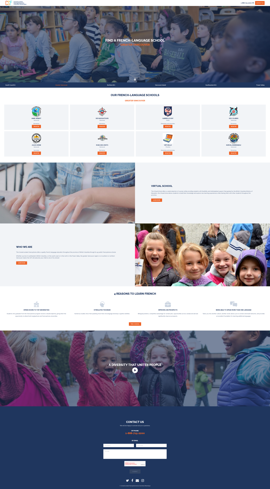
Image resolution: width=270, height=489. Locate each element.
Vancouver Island (160, 85)
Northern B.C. (111, 85)
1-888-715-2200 (246, 3)
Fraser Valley (260, 85)
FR (253, 3)
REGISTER (36, 126)
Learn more (156, 200)
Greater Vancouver (61, 85)
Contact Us (260, 3)
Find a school (135, 324)
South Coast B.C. (10, 85)
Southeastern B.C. (211, 85)
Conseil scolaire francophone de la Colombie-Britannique (135, 485)
